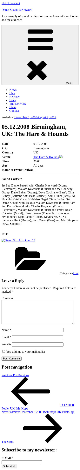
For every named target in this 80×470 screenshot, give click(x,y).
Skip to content (11, 3)
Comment (8, 298)
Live (12, 93)
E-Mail (7, 458)
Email (6, 337)
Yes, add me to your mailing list (25, 351)
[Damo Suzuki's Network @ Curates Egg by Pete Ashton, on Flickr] (18, 240)
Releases (14, 96)
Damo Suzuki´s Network (17, 9)
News (13, 89)
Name (6, 330)
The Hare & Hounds (46, 157)
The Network (17, 103)
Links (12, 107)
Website (6, 344)
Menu (69, 83)
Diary (12, 100)
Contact (14, 110)
